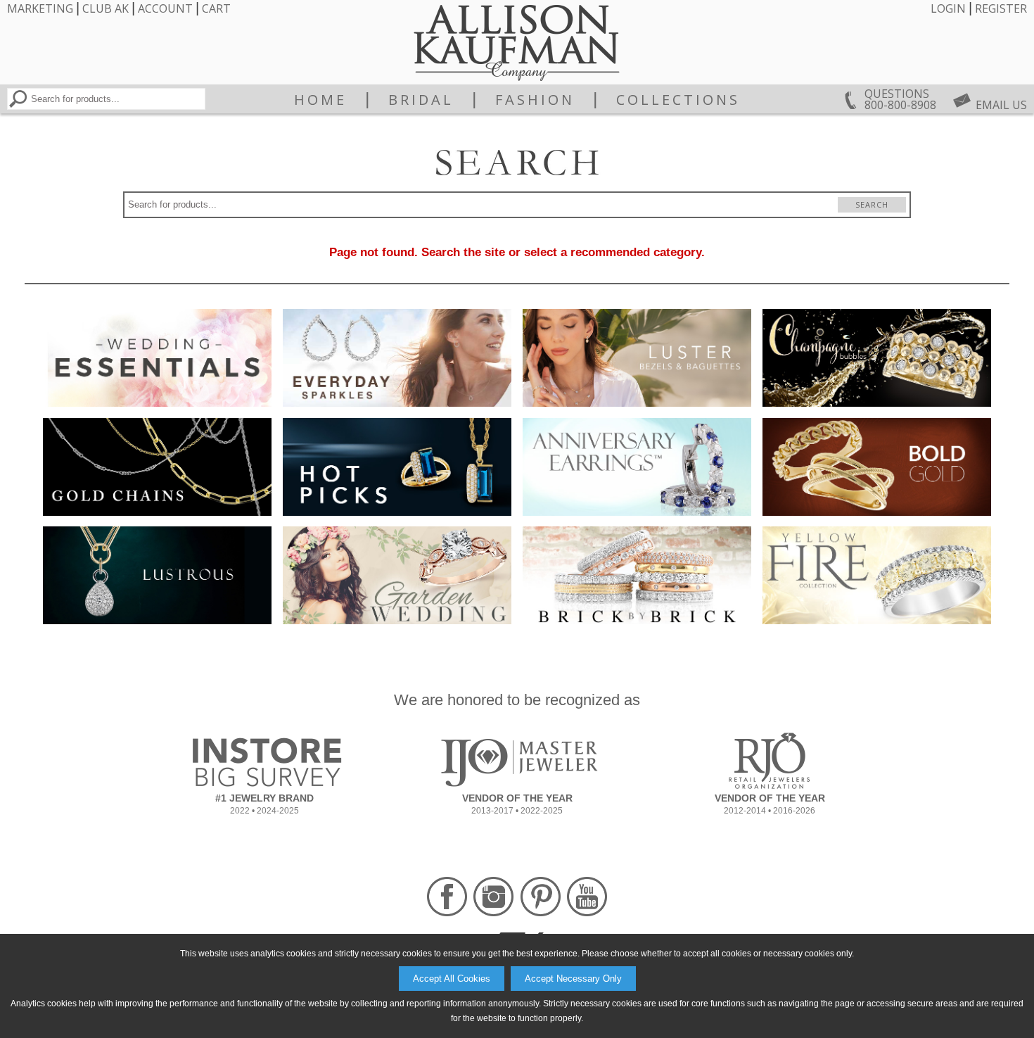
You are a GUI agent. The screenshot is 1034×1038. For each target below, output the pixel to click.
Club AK (105, 8)
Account (165, 8)
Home (320, 100)
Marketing (40, 8)
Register (1001, 8)
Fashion (535, 100)
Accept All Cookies (451, 978)
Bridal (421, 100)
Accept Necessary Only (573, 978)
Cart (216, 8)
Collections (678, 100)
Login (948, 8)
